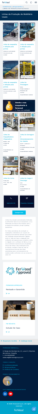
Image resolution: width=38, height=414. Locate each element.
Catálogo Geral (26, 341)
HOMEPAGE (7, 6)
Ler (9, 293)
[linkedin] (5, 394)
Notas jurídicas (10, 367)
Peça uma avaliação (23, 110)
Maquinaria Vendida (10, 341)
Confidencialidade (11, 365)
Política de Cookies (12, 369)
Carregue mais (19, 212)
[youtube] (10, 394)
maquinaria (18, 6)
